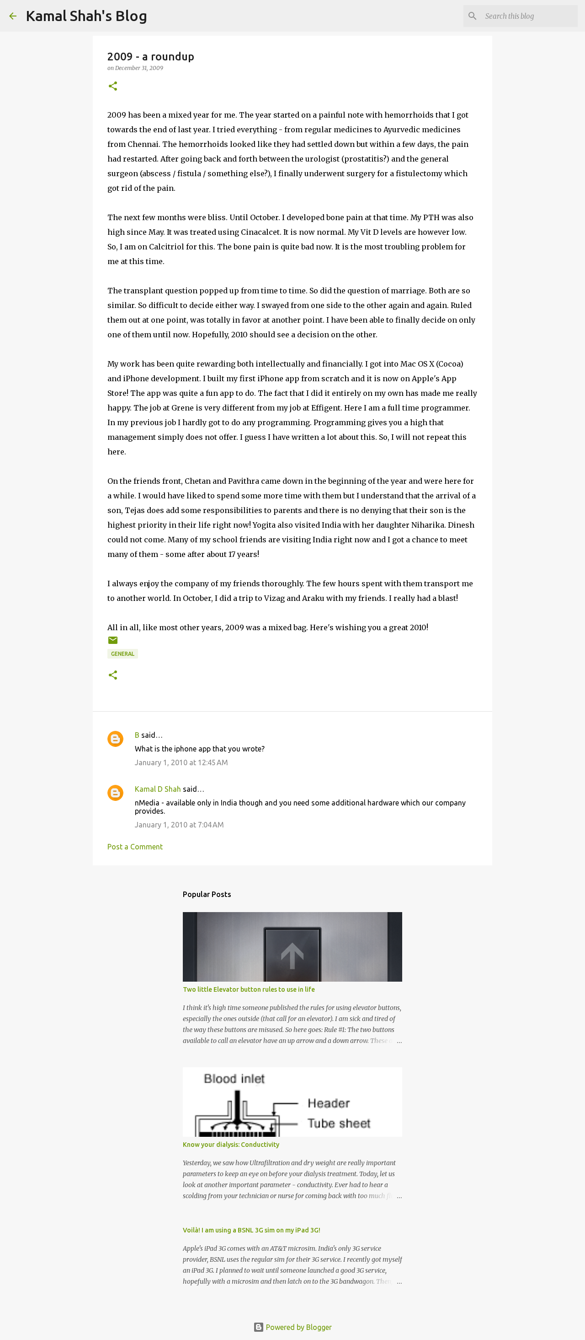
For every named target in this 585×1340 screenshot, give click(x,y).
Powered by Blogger (298, 1327)
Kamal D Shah (158, 789)
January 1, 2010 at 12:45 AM (181, 762)
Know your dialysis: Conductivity (231, 1144)
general (122, 654)
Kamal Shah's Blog (86, 15)
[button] (112, 87)
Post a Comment (135, 847)
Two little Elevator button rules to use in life (249, 989)
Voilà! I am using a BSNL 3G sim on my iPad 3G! (251, 1230)
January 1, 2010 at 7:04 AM (179, 825)
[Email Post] (112, 644)
